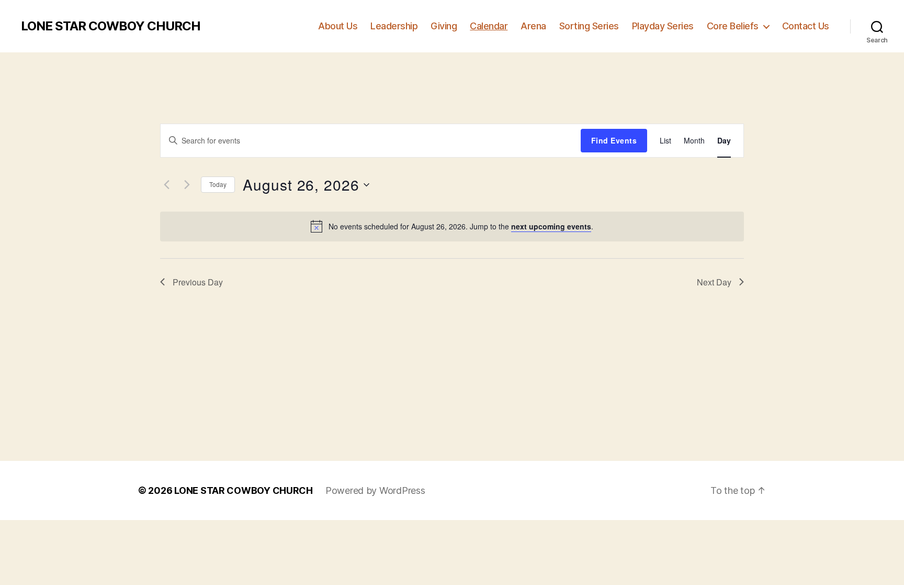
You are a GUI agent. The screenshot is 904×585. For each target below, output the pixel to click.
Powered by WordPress (375, 490)
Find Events (614, 140)
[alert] (452, 226)
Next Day (714, 282)
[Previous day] (166, 185)
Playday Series (663, 25)
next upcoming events (551, 226)
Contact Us (805, 25)
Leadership (393, 25)
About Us (337, 25)
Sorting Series (589, 25)
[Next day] (186, 185)
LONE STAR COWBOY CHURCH (110, 26)
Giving (444, 25)
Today (218, 184)
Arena (533, 25)
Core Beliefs (733, 25)
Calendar (488, 25)
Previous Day (198, 282)
